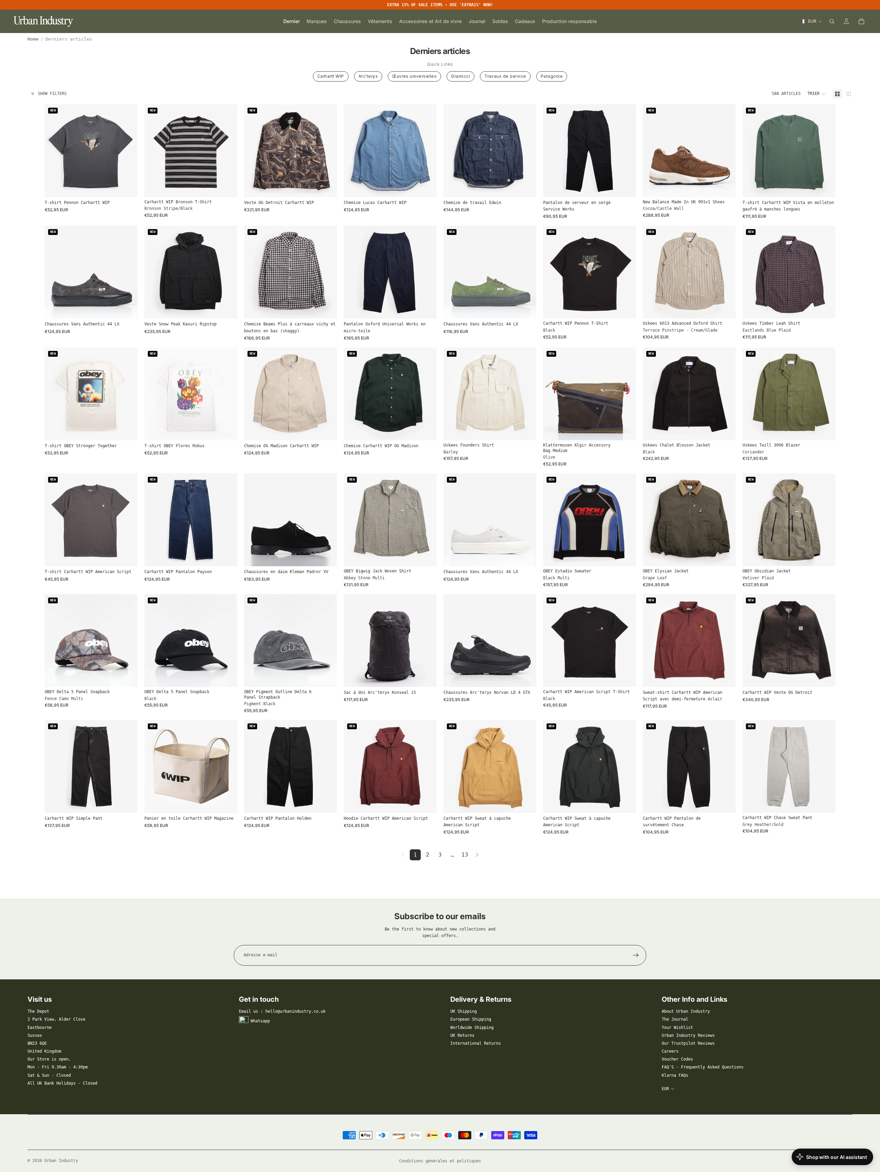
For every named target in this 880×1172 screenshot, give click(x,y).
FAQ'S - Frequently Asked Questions (703, 1067)
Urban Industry (61, 1160)
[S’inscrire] (636, 955)
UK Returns (462, 1035)
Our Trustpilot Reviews (688, 1043)
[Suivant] (477, 855)
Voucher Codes (677, 1059)
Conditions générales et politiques (440, 1161)
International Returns (475, 1043)
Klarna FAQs (675, 1075)
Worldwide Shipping (472, 1027)
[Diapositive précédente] (154, 150)
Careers (670, 1051)
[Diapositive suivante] (227, 150)
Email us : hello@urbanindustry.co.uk (282, 1011)
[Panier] (861, 21)
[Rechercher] (831, 21)
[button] (816, 93)
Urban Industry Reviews (688, 1035)
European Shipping (470, 1019)
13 (464, 854)
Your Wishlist (677, 1027)
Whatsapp (260, 1021)
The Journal (675, 1019)
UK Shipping (463, 1011)
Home (33, 39)
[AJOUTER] (625, 429)
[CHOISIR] (127, 186)
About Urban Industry (686, 1011)
